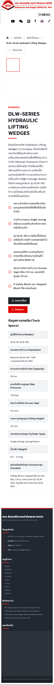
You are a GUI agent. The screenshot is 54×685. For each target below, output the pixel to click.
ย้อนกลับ (17, 50)
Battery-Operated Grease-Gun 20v (18, 618)
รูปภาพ (7, 587)
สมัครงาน (8, 590)
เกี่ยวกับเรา (8, 570)
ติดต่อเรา (19, 309)
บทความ (7, 583)
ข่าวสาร (7, 580)
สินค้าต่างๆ (8, 573)
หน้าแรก (17, 38)
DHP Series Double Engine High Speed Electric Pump (23, 615)
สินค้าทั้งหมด (33, 38)
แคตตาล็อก (20, 300)
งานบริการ (8, 576)
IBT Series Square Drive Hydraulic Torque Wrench (22, 608)
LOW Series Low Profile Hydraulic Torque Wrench (22, 611)
